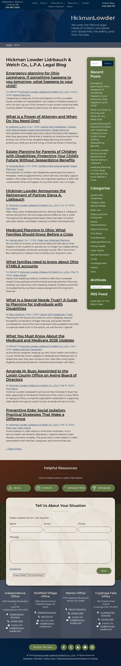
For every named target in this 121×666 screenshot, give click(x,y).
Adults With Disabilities (53, 127)
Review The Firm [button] (43, 647)
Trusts (20, 169)
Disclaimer (15, 569)
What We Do (57, 3)
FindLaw (94, 658)
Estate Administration (39, 130)
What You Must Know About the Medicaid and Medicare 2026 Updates (40, 338)
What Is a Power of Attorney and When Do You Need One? (41, 118)
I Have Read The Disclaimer (28, 575)
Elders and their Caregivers (27, 349)
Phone (81, 524)
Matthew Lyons (17, 127)
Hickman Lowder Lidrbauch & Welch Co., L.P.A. (44, 92)
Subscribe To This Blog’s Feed (100, 303)
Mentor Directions (77, 609)
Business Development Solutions (72, 658)
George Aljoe (16, 240)
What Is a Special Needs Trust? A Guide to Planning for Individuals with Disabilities (41, 304)
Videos (70, 7)
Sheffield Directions (47, 613)
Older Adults (19, 275)
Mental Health (98, 246)
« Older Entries (14, 449)
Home (35, 3)
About (43, 3)
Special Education (100, 254)
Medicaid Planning (60, 240)
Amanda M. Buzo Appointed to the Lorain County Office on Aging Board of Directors (41, 375)
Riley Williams (16, 314)
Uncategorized (98, 263)
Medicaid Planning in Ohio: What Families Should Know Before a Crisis (39, 232)
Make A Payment (56, 7)
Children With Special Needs (54, 166)
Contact (85, 3)
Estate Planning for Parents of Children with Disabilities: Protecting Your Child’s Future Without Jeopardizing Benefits (42, 155)
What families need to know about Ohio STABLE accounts (42, 264)
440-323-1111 (108, 6)
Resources (72, 3)
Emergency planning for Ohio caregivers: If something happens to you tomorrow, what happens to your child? (39, 79)
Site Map (38, 658)
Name (13, 524)
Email (48, 524)
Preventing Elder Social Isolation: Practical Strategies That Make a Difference (35, 414)
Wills (93, 271)
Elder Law (43, 240)
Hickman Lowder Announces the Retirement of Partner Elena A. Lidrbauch (36, 195)
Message (14, 537)
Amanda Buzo (16, 166)
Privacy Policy (50, 658)
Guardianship (98, 237)
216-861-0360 (12, 7)
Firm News (11, 208)
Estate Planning (21, 95)
